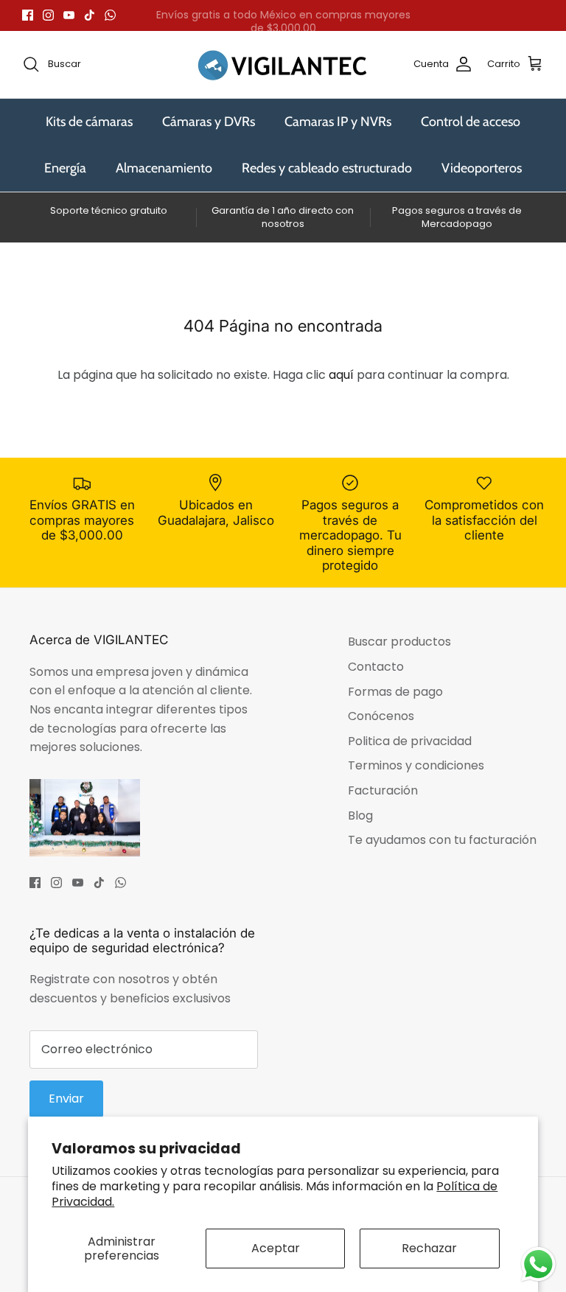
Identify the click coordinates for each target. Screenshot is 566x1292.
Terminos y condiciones (416, 765)
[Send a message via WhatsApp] (538, 1264)
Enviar (66, 1098)
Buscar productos (399, 641)
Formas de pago (395, 691)
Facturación (383, 790)
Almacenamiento (164, 168)
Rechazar (429, 1248)
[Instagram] (48, 15)
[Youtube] (68, 15)
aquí (341, 374)
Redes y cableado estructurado (327, 168)
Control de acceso (470, 122)
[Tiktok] (89, 15)
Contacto (376, 666)
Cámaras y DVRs (208, 122)
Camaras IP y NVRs (337, 122)
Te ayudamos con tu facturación (442, 839)
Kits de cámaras (89, 122)
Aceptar (275, 1248)
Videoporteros (481, 168)
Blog (360, 815)
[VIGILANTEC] (283, 64)
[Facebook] (27, 15)
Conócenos (381, 716)
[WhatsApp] (110, 15)
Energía (65, 168)
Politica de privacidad (410, 741)
